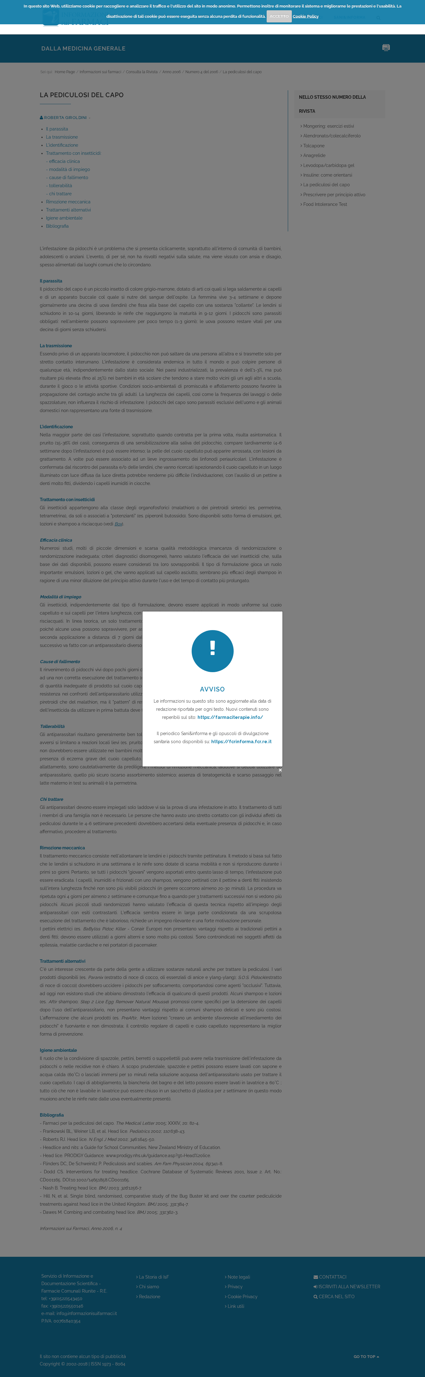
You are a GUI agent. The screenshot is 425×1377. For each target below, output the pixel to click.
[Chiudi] (280, 769)
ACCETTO (279, 16)
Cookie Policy (306, 16)
